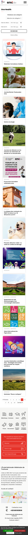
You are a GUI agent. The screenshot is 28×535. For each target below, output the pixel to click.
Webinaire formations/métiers (13, 64)
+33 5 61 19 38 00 (16, 510)
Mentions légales (14, 526)
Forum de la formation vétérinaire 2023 (11, 182)
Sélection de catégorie (13, 18)
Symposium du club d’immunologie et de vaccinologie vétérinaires (12, 301)
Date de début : (5, 22)
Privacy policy (18, 533)
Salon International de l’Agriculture (11, 332)
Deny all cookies (20, 530)
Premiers (5, 399)
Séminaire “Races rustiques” (12, 394)
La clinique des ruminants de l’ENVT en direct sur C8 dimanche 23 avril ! (13, 213)
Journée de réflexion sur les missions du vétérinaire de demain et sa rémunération (12, 151)
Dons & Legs (7, 448)
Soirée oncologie (9, 122)
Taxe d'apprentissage (10, 454)
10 (14, 402)
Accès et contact (7, 489)
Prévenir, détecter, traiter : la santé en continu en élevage (13, 243)
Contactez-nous (17, 507)
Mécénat (6, 443)
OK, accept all (8, 530)
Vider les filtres (14, 35)
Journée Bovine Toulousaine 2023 (12, 92)
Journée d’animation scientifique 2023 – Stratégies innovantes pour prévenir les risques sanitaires (14, 363)
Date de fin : (4, 26)
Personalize (10, 533)
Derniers (19, 402)
